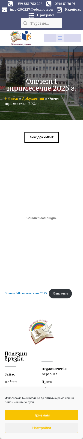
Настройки (41, 428)
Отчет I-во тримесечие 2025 (26, 293)
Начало (11, 98)
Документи (33, 98)
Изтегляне (60, 293)
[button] (60, 38)
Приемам (42, 415)
